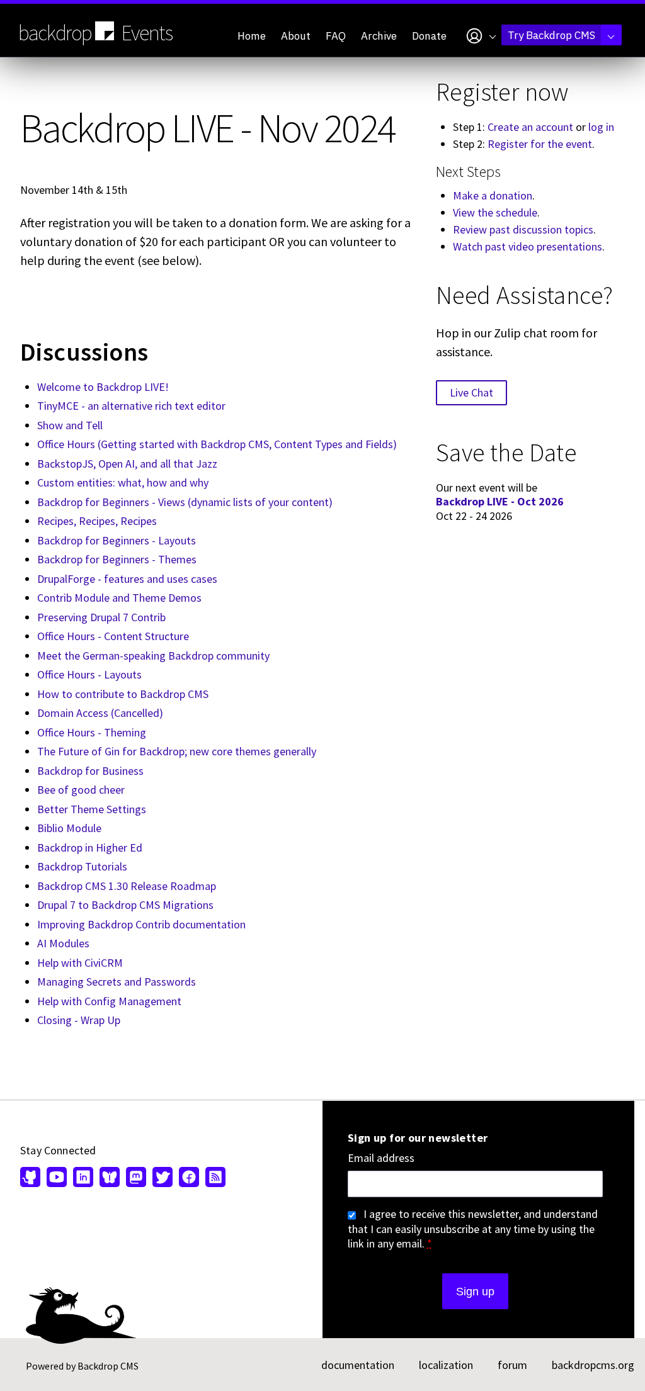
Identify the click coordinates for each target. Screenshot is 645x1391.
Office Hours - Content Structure (113, 636)
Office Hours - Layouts (89, 674)
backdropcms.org (593, 1365)
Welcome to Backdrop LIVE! (103, 387)
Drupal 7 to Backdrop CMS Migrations (125, 905)
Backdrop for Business (90, 770)
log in (601, 127)
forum (512, 1365)
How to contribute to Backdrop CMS (122, 694)
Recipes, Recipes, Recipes (97, 521)
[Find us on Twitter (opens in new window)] (162, 1178)
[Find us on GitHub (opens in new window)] (31, 1178)
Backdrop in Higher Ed (89, 847)
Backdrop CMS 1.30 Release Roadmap (126, 886)
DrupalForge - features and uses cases (127, 579)
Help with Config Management (109, 1001)
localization (446, 1365)
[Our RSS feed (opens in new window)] (213, 1178)
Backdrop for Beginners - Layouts (116, 540)
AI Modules (63, 943)
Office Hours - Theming (91, 732)
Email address (381, 1158)
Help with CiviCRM (80, 962)
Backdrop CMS (108, 1366)
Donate (429, 36)
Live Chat (471, 392)
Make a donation (492, 195)
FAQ (336, 36)
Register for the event (540, 144)
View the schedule (495, 212)
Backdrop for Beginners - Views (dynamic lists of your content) (185, 502)
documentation (357, 1365)
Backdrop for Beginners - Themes (117, 559)
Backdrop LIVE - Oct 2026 (500, 501)
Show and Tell (70, 425)
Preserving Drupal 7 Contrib (101, 617)
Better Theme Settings (91, 809)
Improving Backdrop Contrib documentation (141, 924)
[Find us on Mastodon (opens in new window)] (136, 1178)
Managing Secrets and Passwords (116, 981)
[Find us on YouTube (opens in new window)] (56, 1178)
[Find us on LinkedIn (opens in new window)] (83, 1178)
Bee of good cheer (81, 789)
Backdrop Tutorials (82, 866)
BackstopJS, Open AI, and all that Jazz (127, 463)
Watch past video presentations (527, 246)
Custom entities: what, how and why (122, 482)
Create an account (530, 127)
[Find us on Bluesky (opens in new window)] (109, 1178)
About (296, 36)
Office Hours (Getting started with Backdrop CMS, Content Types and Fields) (217, 444)
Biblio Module (69, 828)
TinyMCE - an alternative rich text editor (131, 405)
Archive (379, 36)
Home (251, 36)
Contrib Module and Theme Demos (119, 597)
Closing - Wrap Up (78, 1020)
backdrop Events (95, 33)
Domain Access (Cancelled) (100, 713)
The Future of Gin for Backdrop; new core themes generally (176, 751)
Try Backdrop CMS (551, 35)
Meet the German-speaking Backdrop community (153, 655)
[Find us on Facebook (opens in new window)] (189, 1178)
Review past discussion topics (523, 229)
